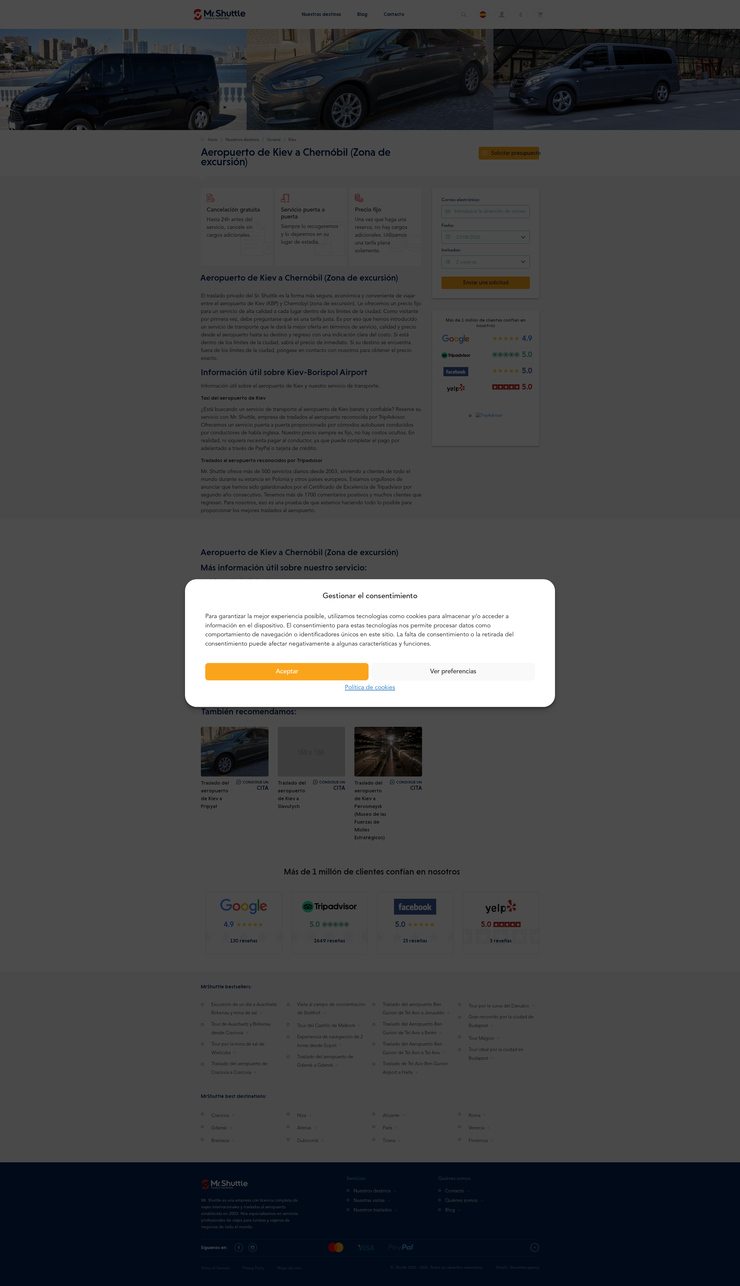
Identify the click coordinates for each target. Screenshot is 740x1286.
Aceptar (287, 671)
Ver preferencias (453, 671)
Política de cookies (370, 688)
